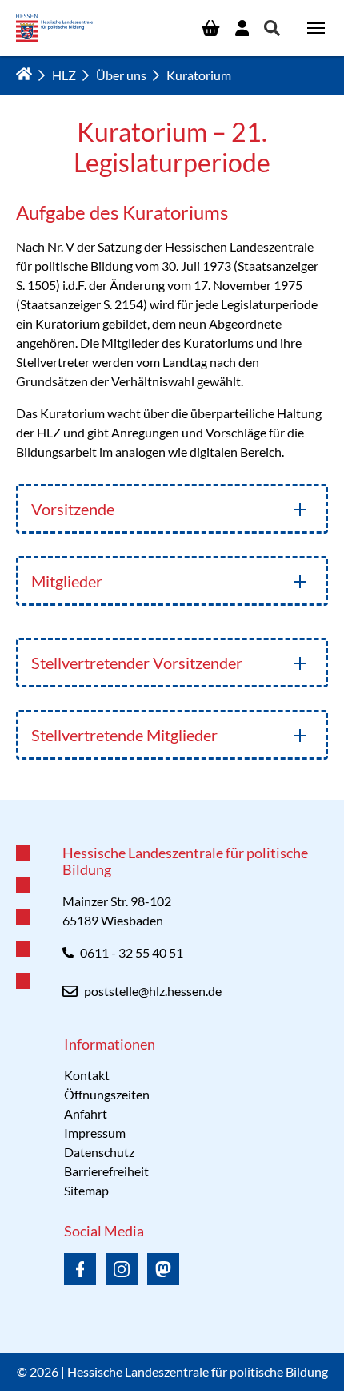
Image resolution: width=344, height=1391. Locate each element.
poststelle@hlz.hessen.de (153, 990)
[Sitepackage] (54, 28)
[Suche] (272, 28)
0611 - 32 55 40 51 (131, 952)
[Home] (24, 74)
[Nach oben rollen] (172, 799)
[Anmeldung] (242, 28)
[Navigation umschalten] (316, 28)
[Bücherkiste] (210, 28)
